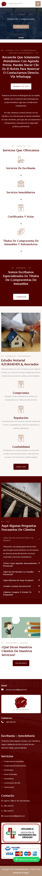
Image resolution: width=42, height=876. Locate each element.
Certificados (8, 770)
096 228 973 (11, 722)
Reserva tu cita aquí (27, 859)
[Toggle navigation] (38, 3)
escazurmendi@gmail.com (16, 689)
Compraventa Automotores (15, 766)
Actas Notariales (10, 774)
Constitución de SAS (12, 783)
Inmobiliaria (9, 778)
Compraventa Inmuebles (14, 761)
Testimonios (9, 787)
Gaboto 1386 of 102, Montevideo (16, 801)
